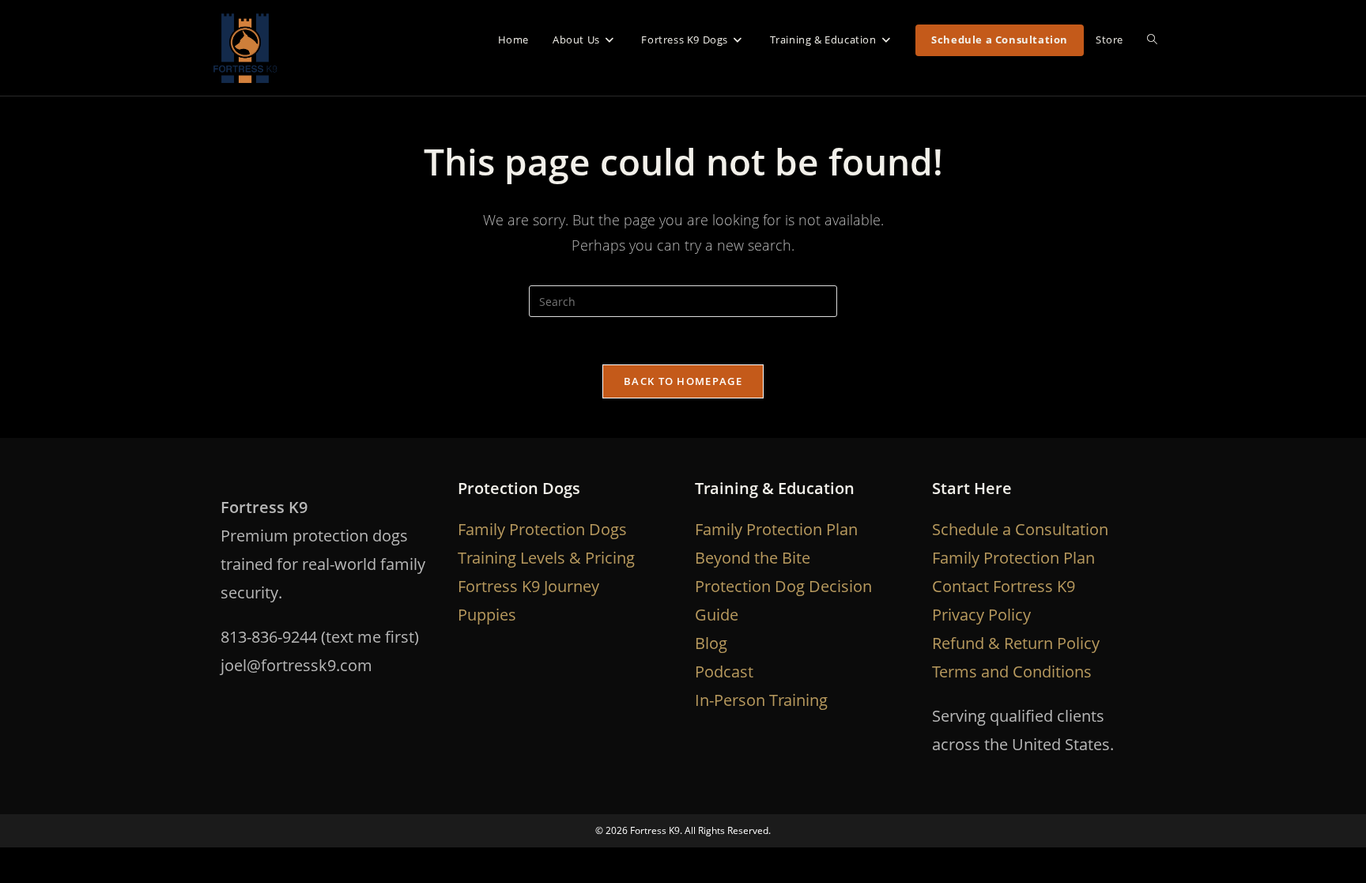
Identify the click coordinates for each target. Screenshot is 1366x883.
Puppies (487, 614)
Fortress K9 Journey (528, 586)
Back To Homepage (683, 381)
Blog (711, 643)
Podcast (724, 671)
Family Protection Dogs (542, 529)
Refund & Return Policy (1016, 643)
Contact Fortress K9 (1003, 586)
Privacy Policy (981, 614)
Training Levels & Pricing (546, 557)
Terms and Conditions (1012, 671)
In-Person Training (761, 700)
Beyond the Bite (752, 557)
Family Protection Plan (776, 529)
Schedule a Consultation (1020, 529)
